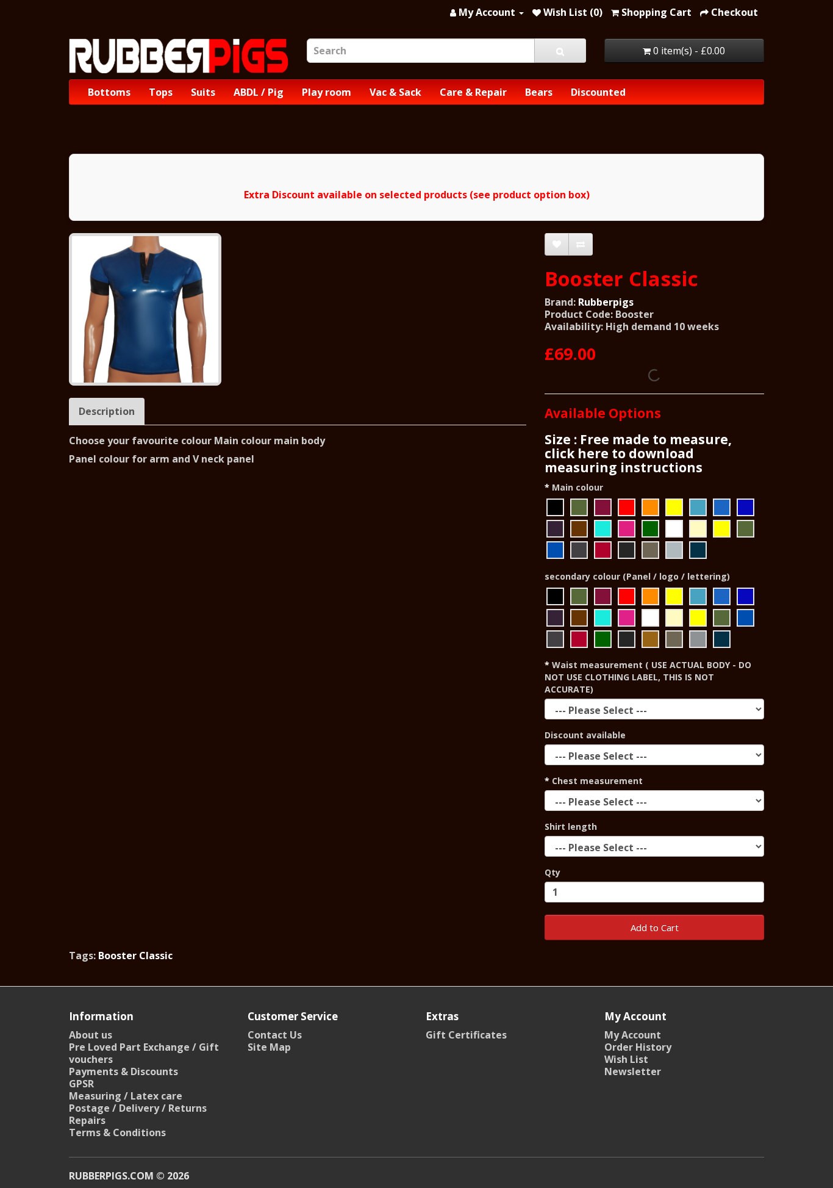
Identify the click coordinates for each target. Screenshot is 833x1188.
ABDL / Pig (259, 92)
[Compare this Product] (580, 244)
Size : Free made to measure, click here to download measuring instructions (638, 453)
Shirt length (571, 826)
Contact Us (275, 1035)
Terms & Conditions (117, 1132)
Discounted (598, 92)
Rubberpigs (606, 302)
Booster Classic (135, 955)
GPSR (81, 1083)
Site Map (269, 1047)
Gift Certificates (466, 1035)
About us (90, 1035)
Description (107, 411)
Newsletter (632, 1071)
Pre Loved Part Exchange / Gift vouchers (144, 1053)
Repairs (87, 1120)
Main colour (577, 487)
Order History (637, 1047)
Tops (161, 92)
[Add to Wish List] (557, 244)
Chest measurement (597, 781)
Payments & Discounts (123, 1071)
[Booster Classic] (145, 309)
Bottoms (109, 92)
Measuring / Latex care (125, 1096)
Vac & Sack (395, 92)
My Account (632, 1035)
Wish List (626, 1059)
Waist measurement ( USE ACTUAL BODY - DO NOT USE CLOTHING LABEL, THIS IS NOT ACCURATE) (648, 677)
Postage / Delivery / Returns (138, 1108)
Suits (203, 92)
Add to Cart (655, 927)
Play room (326, 92)
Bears (538, 92)
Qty (552, 872)
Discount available (585, 735)
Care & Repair (473, 92)
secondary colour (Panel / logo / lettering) (637, 576)
